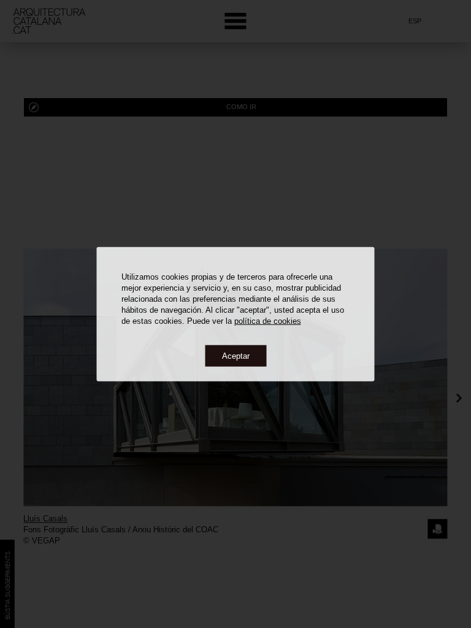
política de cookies (267, 320)
